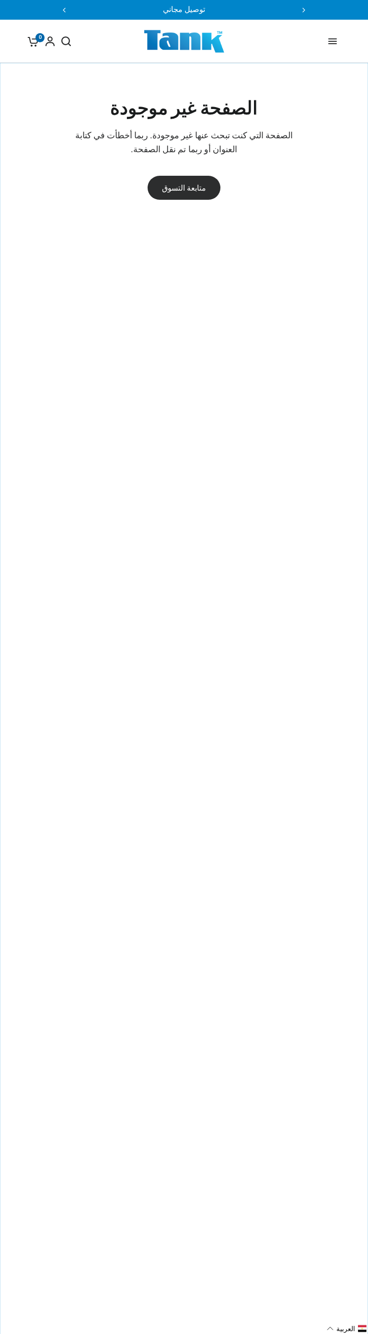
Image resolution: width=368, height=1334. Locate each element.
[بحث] (66, 41)
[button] (347, 1328)
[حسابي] (50, 41)
